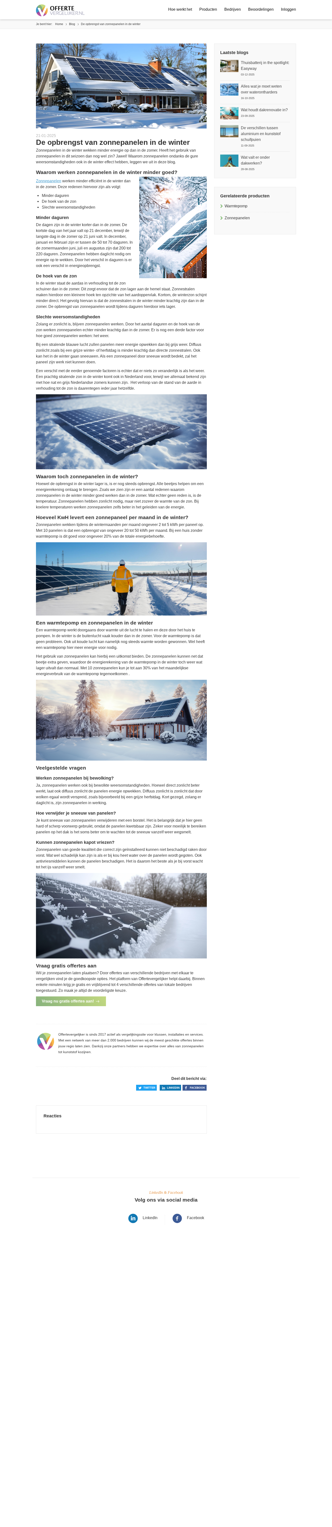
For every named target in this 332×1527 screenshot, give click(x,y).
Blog (72, 24)
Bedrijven (232, 9)
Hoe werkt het (180, 9)
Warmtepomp (236, 206)
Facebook (197, 1087)
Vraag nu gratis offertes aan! (68, 1001)
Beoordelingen (261, 9)
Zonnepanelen (48, 181)
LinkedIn (150, 1218)
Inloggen (288, 9)
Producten (208, 9)
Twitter (149, 1087)
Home (59, 24)
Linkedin (173, 1087)
